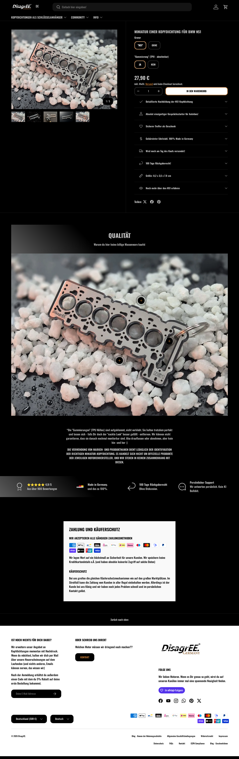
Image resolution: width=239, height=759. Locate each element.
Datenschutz (159, 743)
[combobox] (122, 7)
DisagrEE (21, 736)
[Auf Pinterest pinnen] (158, 201)
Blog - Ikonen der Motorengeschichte (146, 736)
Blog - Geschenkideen (219, 743)
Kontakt (84, 657)
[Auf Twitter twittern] (144, 201)
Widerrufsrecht (207, 736)
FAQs (171, 743)
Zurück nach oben (119, 619)
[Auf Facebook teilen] (151, 201)
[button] (226, 7)
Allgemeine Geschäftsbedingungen (181, 736)
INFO (96, 17)
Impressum (223, 736)
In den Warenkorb (196, 91)
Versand (149, 84)
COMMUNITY (78, 17)
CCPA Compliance (198, 743)
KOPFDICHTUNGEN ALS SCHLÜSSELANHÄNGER (36, 17)
